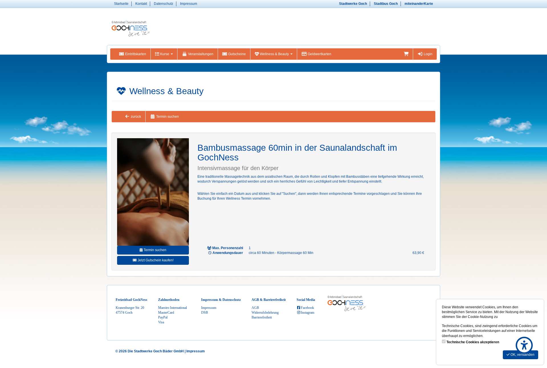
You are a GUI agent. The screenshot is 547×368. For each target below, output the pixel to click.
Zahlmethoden (168, 300)
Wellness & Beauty (274, 54)
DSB (204, 313)
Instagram (307, 313)
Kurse (164, 54)
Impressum (188, 4)
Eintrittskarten (135, 54)
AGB (255, 308)
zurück (135, 117)
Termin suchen (167, 117)
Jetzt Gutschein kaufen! (155, 260)
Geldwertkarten (319, 54)
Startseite (121, 4)
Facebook (307, 308)
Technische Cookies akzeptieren (472, 342)
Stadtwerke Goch (353, 4)
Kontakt (141, 4)
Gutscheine (236, 54)
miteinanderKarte (419, 4)
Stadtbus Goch (386, 4)
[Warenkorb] (406, 54)
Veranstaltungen (200, 54)
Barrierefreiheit (262, 317)
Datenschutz (163, 4)
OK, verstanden (522, 355)
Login (427, 54)
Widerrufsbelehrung (265, 313)
